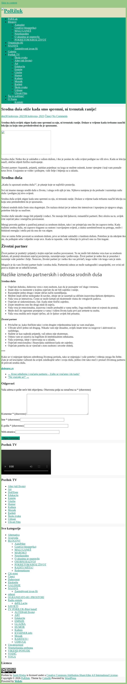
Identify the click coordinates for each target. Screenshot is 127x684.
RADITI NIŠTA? (24, 567)
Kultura (18, 78)
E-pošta (12, 425)
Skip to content (9, 2)
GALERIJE (14, 585)
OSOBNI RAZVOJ (25, 561)
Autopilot (19, 24)
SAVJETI (13, 606)
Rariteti (18, 84)
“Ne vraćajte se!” (18, 377)
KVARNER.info (23, 632)
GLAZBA (20, 624)
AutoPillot (20, 543)
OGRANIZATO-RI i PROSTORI (26, 597)
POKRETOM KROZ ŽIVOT (30, 39)
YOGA (12, 656)
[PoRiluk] (12, 11)
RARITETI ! (21, 638)
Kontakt (19, 102)
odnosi (11, 594)
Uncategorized (15, 644)
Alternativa (14, 534)
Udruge (18, 90)
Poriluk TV (14, 54)
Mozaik (18, 81)
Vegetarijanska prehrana (20, 647)
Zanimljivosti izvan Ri (26, 48)
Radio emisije (15, 600)
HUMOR (20, 627)
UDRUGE (20, 641)
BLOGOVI (14, 540)
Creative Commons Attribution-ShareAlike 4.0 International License (82, 675)
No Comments (59, 116)
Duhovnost (14, 579)
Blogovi (12, 21)
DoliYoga (13, 492)
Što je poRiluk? (16, 96)
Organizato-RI (15, 42)
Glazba (18, 72)
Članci (48, 116)
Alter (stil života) (23, 60)
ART (17, 615)
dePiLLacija (21, 603)
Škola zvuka (21, 57)
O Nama (12, 99)
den (3, 116)
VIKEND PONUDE (19, 650)
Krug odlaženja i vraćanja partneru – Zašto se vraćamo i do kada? (44, 374)
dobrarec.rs (7, 368)
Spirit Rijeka (19, 675)
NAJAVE (13, 45)
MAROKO (21, 552)
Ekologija (13, 582)
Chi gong (13, 573)
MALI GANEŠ (23, 30)
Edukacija (20, 66)
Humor (18, 75)
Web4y (18, 681)
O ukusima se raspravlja (27, 36)
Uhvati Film (21, 93)
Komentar (13, 413)
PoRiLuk (13, 19)
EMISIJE (19, 621)
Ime (10, 419)
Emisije (18, 69)
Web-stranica (8, 431)
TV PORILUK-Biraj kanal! (22, 609)
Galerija (12, 51)
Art (16, 63)
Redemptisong (22, 570)
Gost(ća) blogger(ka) (25, 27)
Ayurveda (13, 537)
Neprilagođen (22, 33)
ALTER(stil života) (25, 612)
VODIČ (12, 653)
